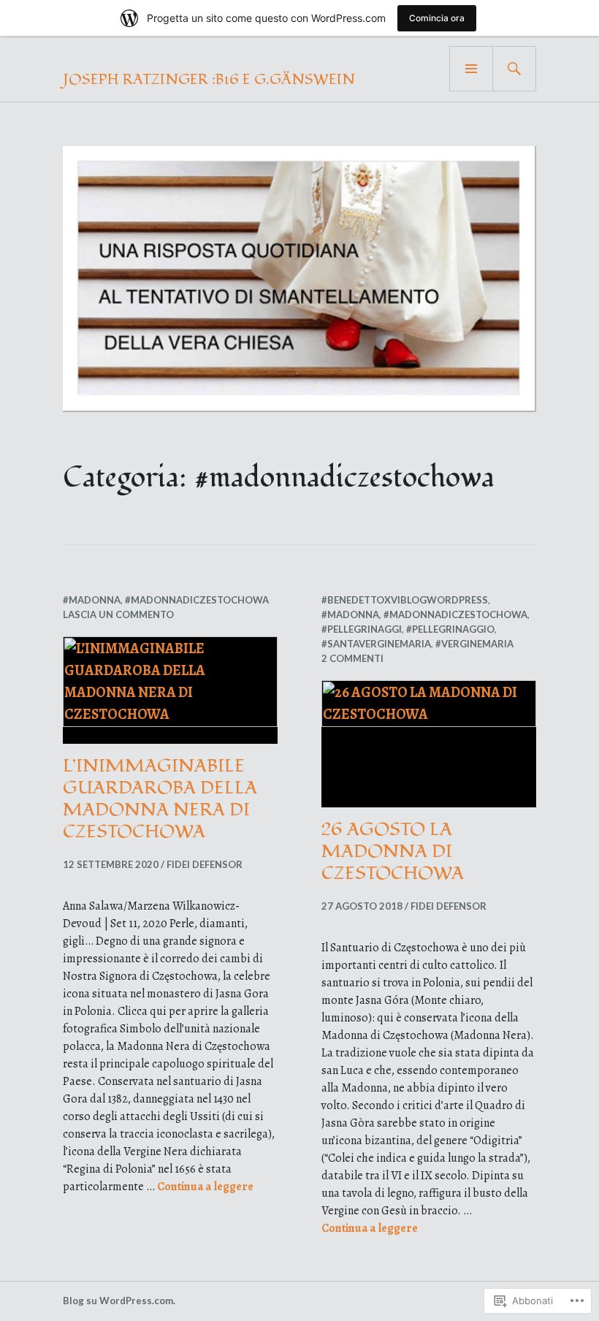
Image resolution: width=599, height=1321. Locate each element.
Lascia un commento (118, 614)
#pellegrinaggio (450, 629)
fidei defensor (205, 864)
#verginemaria (474, 644)
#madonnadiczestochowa (197, 600)
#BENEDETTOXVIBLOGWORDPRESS (404, 600)
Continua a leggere (205, 1187)
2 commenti (352, 658)
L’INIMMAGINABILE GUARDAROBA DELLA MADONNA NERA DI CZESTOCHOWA (160, 798)
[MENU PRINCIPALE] (471, 68)
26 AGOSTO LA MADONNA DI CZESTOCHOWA (392, 851)
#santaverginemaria (376, 644)
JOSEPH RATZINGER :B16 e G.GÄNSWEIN (209, 79)
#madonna (92, 600)
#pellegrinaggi (361, 629)
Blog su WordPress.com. (119, 1300)
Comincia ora (437, 17)
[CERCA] (514, 68)
